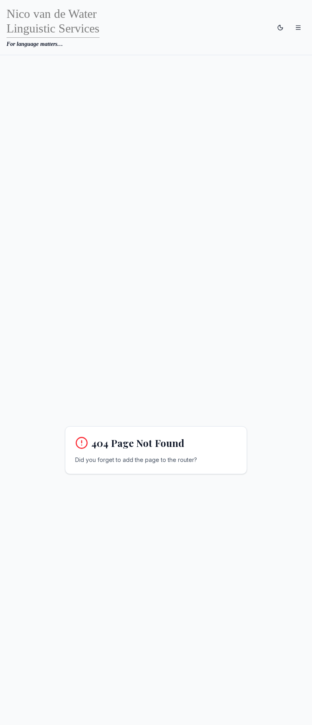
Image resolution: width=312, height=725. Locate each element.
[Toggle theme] (280, 27)
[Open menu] (298, 27)
